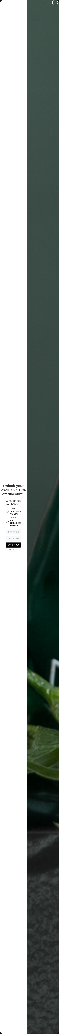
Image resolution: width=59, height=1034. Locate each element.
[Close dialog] (55, 2)
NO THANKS (13, 549)
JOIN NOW (13, 545)
